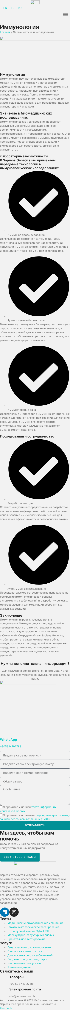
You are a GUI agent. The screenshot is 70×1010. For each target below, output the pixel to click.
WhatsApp (8, 739)
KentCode (6, 1008)
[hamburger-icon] (66, 14)
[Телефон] (4, 978)
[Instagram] (14, 912)
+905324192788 (10, 746)
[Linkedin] (4, 912)
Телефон (16, 977)
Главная (5, 32)
